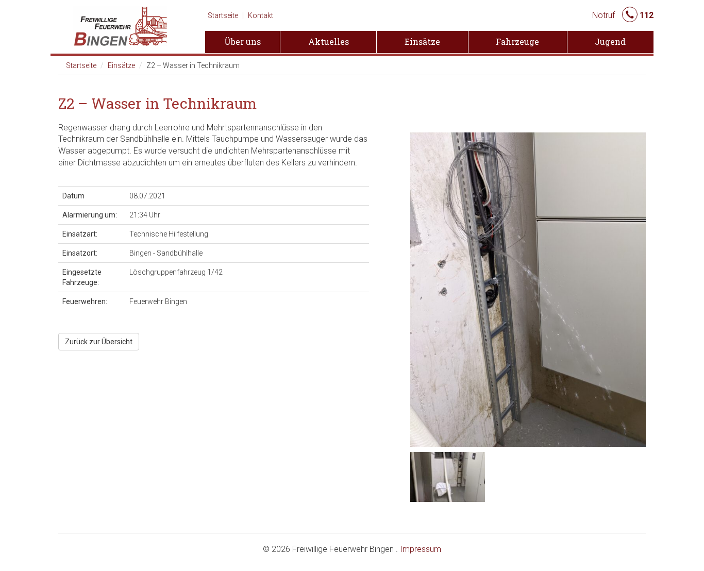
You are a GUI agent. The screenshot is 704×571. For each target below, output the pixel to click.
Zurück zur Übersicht (98, 342)
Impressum (420, 549)
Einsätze (121, 65)
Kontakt (260, 15)
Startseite (223, 15)
